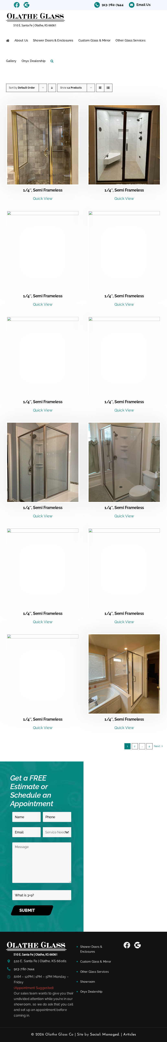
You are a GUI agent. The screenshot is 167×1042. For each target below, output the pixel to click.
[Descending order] (52, 88)
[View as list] (108, 88)
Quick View (43, 198)
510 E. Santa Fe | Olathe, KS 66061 (40, 961)
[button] (52, 61)
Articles (129, 1035)
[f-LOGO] (36, 943)
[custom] (127, 945)
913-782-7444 (24, 969)
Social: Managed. (105, 1035)
